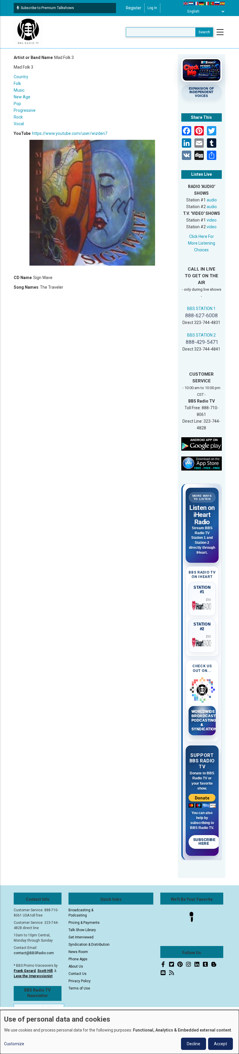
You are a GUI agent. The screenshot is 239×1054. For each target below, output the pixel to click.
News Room (78, 952)
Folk (17, 83)
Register (133, 8)
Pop (17, 103)
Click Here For (201, 236)
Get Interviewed (81, 937)
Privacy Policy (79, 981)
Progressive (25, 110)
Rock (18, 117)
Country (21, 76)
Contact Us (77, 974)
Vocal (19, 123)
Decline (193, 1043)
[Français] (196, 3)
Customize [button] (14, 1043)
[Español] (222, 3)
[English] (186, 3)
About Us (75, 966)
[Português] (212, 3)
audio (212, 200)
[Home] (28, 31)
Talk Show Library (82, 930)
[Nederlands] (191, 3)
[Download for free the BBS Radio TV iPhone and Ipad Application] (201, 463)
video (212, 220)
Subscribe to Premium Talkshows (47, 8)
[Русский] (217, 3)
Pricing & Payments (84, 923)
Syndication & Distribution (89, 944)
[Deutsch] (201, 3)
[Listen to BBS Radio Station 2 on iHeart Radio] (202, 641)
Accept (220, 1043)
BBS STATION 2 (201, 335)
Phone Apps (77, 959)
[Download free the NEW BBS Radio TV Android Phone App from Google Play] (201, 443)
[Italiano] (207, 3)
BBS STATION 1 (201, 308)
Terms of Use (79, 988)
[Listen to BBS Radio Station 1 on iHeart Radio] (202, 604)
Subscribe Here (204, 842)
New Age (22, 97)
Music (19, 90)
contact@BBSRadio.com (34, 953)
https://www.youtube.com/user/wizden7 (69, 133)
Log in (152, 8)
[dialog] (119, 1032)
